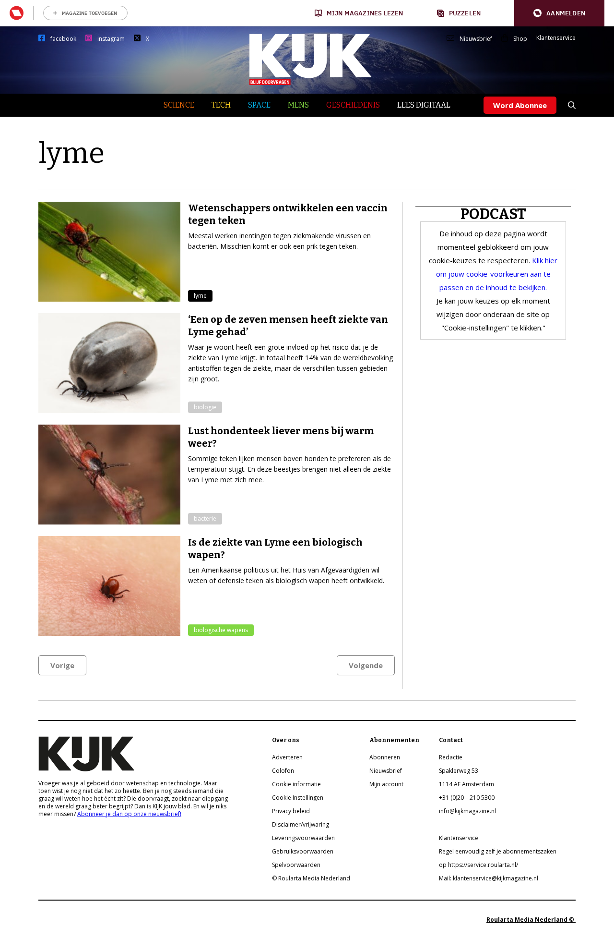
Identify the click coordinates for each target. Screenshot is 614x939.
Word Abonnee (520, 105)
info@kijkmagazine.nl (467, 811)
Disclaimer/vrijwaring (300, 824)
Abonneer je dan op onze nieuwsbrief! (129, 814)
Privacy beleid (291, 811)
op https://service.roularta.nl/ (478, 865)
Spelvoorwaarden (296, 865)
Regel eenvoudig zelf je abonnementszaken (497, 851)
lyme (200, 296)
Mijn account (386, 784)
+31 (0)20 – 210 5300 (467, 797)
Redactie (450, 757)
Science (179, 105)
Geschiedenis (353, 105)
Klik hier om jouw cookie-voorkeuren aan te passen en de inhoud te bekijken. (497, 274)
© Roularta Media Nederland (311, 878)
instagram (111, 39)
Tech (221, 105)
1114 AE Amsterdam (466, 784)
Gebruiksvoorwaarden (302, 851)
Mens (298, 105)
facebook (63, 39)
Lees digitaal (423, 105)
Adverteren (287, 757)
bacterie (205, 518)
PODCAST (493, 214)
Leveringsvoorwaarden (303, 838)
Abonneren (384, 757)
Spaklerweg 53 (458, 771)
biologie (205, 407)
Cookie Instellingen (297, 797)
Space (259, 105)
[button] (559, 13)
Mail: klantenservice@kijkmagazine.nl (488, 878)
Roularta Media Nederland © (531, 919)
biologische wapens (221, 630)
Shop (520, 39)
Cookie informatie (296, 784)
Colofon (283, 771)
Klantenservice (556, 38)
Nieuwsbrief (476, 39)
